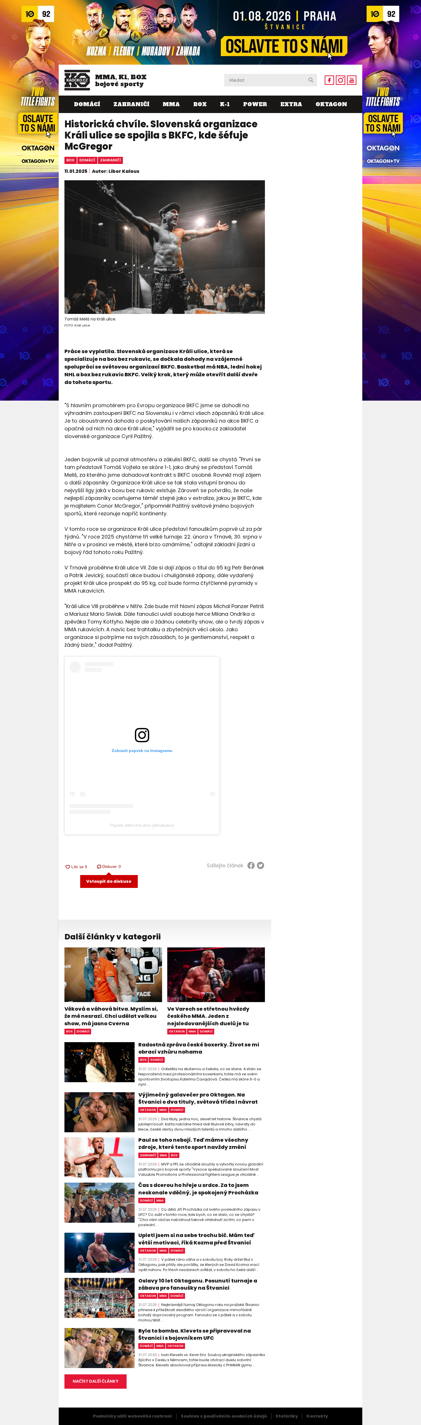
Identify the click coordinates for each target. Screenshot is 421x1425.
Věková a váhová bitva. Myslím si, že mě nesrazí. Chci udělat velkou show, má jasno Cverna (111, 1016)
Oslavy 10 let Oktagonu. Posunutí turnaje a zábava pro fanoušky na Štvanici (197, 1284)
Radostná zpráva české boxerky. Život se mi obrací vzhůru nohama (198, 1048)
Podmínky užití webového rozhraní (132, 1416)
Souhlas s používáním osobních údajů (224, 1416)
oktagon (177, 1031)
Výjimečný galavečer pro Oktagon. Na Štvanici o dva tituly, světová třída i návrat (198, 1098)
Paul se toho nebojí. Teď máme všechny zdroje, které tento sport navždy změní (193, 1143)
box (70, 160)
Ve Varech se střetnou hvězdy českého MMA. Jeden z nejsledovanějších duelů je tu (208, 1016)
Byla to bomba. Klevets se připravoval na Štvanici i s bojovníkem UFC (194, 1334)
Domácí (87, 104)
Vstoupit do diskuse (108, 881)
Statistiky (287, 1416)
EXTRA (291, 104)
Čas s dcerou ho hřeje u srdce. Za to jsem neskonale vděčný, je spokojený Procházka (198, 1188)
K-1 (225, 104)
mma (192, 1031)
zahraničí (110, 160)
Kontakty (317, 1416)
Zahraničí (131, 104)
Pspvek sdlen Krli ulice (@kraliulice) (142, 825)
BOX (200, 104)
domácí (87, 160)
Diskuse (112, 866)
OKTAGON (331, 104)
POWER (255, 104)
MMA (171, 104)
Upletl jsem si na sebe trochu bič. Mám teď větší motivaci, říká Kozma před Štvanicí (196, 1239)
